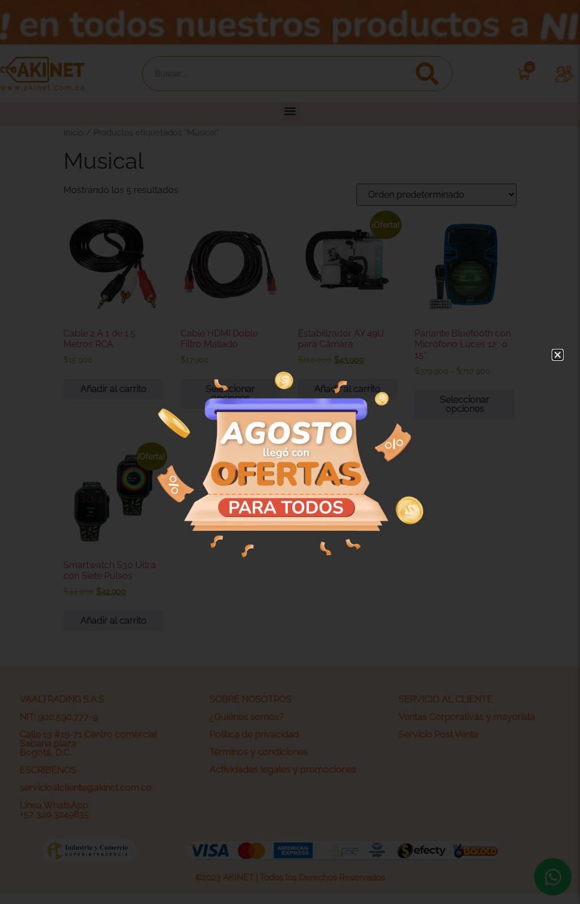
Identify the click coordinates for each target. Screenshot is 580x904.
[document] (290, 452)
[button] (557, 355)
